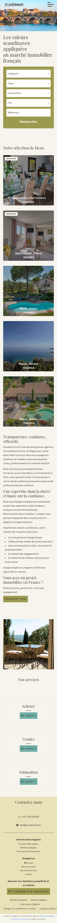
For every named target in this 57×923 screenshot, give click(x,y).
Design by (48, 908)
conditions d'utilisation (19, 919)
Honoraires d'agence (30, 904)
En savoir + (28, 715)
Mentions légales (39, 900)
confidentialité (44, 916)
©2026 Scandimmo (19, 900)
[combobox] (28, 74)
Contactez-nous (15, 599)
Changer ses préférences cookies (19, 908)
